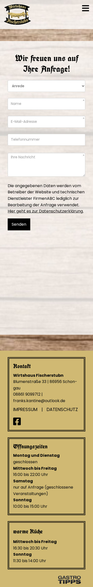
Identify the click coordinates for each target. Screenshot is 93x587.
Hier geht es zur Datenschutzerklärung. (46, 211)
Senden (19, 224)
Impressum (25, 409)
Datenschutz (62, 409)
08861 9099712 (26, 394)
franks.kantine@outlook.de (39, 401)
